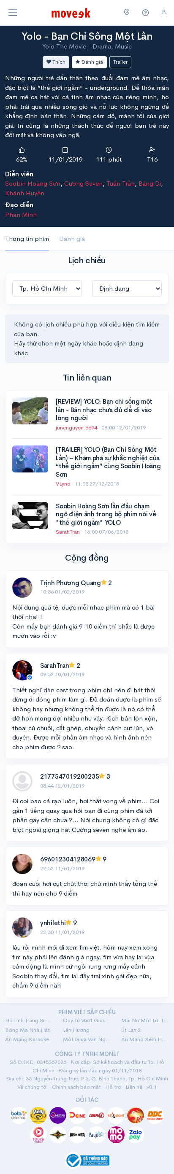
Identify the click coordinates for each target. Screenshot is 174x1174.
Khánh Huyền (24, 193)
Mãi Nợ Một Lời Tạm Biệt (145, 1020)
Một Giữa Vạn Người (87, 1039)
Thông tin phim (27, 239)
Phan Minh (21, 215)
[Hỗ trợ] (145, 13)
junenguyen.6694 (77, 427)
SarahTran (68, 531)
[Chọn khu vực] (127, 13)
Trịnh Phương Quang (70, 583)
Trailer (120, 61)
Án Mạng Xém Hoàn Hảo (145, 1039)
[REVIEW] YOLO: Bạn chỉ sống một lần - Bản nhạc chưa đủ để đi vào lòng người (104, 409)
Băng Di (150, 183)
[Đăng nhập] (164, 12)
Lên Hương (76, 1030)
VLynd (64, 483)
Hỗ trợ (113, 1086)
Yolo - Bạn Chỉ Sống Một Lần (87, 36)
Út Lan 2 (131, 1030)
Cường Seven (83, 183)
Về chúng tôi (32, 1086)
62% (21, 159)
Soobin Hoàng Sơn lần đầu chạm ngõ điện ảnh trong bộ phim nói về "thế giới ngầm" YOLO (106, 514)
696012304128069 (67, 859)
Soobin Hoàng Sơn (32, 183)
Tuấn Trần (120, 183)
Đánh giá (91, 61)
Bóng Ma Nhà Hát (27, 1030)
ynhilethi (52, 923)
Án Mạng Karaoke (27, 1039)
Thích (58, 61)
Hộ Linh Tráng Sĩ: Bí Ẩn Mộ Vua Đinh (29, 1020)
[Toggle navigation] (13, 12)
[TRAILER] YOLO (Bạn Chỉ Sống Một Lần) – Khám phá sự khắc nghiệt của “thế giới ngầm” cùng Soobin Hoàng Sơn (108, 461)
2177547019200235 (69, 776)
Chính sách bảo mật (76, 1086)
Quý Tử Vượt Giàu (84, 1020)
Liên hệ (133, 1086)
